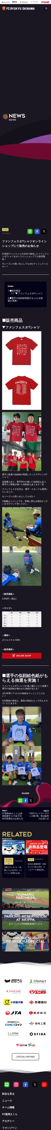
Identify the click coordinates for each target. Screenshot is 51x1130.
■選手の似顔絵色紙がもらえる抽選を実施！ (25, 299)
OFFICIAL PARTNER (25, 1056)
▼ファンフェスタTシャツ (26, 293)
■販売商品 (14, 290)
